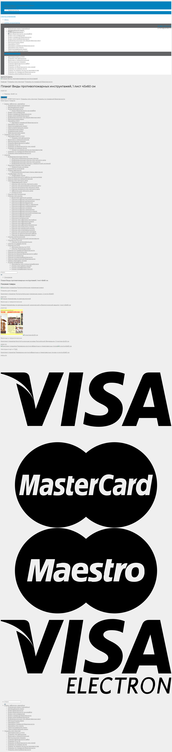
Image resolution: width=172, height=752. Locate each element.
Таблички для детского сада (22, 191)
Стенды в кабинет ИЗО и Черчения (24, 204)
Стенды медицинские (16, 237)
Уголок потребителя (15, 262)
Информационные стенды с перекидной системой (31, 163)
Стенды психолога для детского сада (25, 189)
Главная (4, 82)
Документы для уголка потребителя (25, 264)
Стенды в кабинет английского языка (25, 199)
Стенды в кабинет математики (22, 209)
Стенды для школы (15, 196)
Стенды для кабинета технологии (24, 225)
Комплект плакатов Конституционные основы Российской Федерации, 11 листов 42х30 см (35, 341)
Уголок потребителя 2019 (20, 267)
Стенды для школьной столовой (23, 232)
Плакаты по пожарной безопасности (21, 72)
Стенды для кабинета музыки (22, 221)
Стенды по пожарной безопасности (21, 250)
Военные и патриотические (18, 60)
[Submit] (1, 274)
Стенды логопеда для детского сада (25, 187)
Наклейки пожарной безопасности (21, 46)
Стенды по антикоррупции (21, 242)
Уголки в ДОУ (16, 192)
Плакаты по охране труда (17, 69)
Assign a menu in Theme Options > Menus (19, 5)
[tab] (87, 277)
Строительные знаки (16, 129)
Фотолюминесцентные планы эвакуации (27, 172)
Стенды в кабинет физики (21, 214)
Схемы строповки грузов (17, 261)
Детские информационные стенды (24, 158)
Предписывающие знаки (17, 49)
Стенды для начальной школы (23, 228)
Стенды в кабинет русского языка (24, 211)
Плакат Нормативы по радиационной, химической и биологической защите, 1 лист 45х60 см (36, 305)
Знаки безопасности (15, 32)
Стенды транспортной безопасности (21, 259)
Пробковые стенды (15, 174)
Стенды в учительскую (20, 218)
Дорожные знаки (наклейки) (19, 29)
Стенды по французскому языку (23, 235)
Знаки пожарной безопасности (19, 37)
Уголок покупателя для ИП (21, 266)
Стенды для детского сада (18, 180)
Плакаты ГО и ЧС (14, 65)
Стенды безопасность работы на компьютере (25, 177)
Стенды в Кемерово (8, 16)
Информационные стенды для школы (25, 162)
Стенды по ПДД (14, 245)
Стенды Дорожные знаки (21, 249)
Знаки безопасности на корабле (20, 34)
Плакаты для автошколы (17, 58)
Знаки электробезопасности (18, 39)
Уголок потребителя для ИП (22, 269)
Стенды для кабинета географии (23, 220)
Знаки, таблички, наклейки (14, 26)
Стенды (7, 155)
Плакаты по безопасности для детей (21, 67)
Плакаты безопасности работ (19, 63)
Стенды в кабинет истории (21, 208)
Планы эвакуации (15, 170)
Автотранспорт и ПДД (16, 57)
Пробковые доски (18, 175)
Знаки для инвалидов (16, 35)
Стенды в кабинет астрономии (23, 201)
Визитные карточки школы (21, 197)
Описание (8, 277)
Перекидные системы (19, 167)
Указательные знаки (15, 131)
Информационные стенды (18, 157)
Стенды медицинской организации (25, 238)
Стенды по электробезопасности (20, 257)
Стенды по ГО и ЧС (15, 240)
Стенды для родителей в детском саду (26, 186)
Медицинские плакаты (17, 62)
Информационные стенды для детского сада (28, 160)
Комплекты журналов (16, 168)
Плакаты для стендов (12, 54)
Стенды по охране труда (17, 243)
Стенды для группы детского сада (24, 184)
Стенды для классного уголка (22, 226)
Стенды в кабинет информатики (23, 206)
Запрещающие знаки (16, 30)
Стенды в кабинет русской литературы (26, 213)
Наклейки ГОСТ (14, 44)
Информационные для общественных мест (24, 40)
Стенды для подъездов (17, 194)
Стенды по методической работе (23, 233)
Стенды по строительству (17, 252)
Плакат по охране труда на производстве (23, 70)
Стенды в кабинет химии (20, 216)
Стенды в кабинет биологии (22, 203)
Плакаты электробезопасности (19, 74)
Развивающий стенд (19, 182)
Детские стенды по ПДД (20, 247)
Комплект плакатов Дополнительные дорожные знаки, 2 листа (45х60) (27, 294)
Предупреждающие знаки (18, 51)
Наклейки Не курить (16, 47)
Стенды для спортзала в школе (23, 230)
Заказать (3, 97)
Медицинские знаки (16, 42)
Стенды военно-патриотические (20, 179)
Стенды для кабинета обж (21, 223)
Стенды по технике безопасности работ (23, 254)
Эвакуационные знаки (16, 133)
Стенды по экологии (15, 255)
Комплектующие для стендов (19, 165)
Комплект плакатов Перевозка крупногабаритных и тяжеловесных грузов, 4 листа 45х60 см (35, 352)
